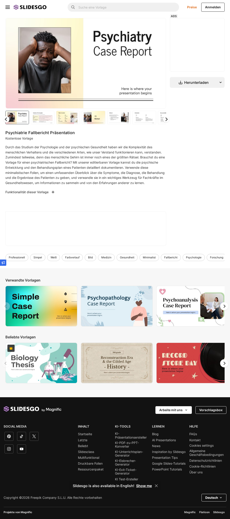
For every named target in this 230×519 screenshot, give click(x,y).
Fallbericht (170, 257)
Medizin (106, 257)
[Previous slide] (6, 306)
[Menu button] (7, 7)
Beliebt (83, 446)
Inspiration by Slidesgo (169, 452)
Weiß (54, 257)
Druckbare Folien (90, 463)
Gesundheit (127, 257)
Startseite (85, 434)
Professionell (17, 257)
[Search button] (73, 7)
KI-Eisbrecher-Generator (125, 462)
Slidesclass (86, 452)
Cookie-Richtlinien (202, 466)
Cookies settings (201, 445)
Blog (155, 434)
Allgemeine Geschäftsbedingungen (206, 452)
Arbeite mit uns (171, 410)
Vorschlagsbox (211, 410)
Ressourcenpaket (91, 469)
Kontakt (195, 440)
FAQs (193, 434)
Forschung (216, 257)
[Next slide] (159, 63)
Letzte (82, 440)
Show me (144, 486)
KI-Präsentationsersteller (131, 435)
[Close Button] (156, 485)
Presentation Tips (165, 457)
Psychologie (193, 257)
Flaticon (204, 512)
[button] (166, 119)
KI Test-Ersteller (126, 479)
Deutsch (211, 497)
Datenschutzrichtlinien (205, 460)
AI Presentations (164, 440)
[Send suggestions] (3, 263)
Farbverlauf (72, 257)
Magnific (190, 512)
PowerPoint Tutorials (167, 469)
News (156, 446)
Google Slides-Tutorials (169, 463)
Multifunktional (88, 457)
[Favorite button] (146, 25)
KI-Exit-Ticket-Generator (125, 471)
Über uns (196, 472)
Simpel (37, 257)
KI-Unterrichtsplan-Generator (129, 453)
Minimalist (149, 257)
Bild (90, 257)
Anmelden (213, 7)
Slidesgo (219, 512)
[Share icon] (158, 25)
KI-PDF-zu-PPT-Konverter (127, 444)
